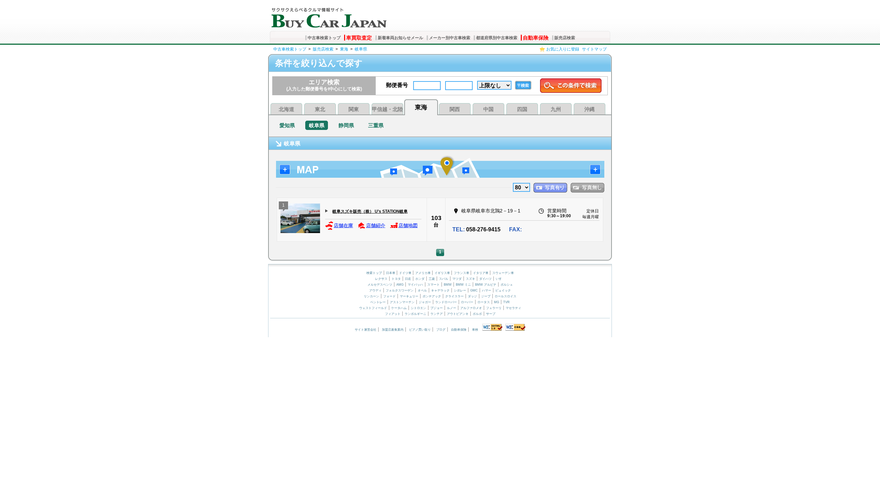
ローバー (467, 302)
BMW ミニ (463, 284)
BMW (448, 284)
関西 (455, 109)
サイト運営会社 (365, 329)
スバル (443, 278)
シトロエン (418, 308)
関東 (354, 109)
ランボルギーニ (415, 314)
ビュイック (503, 290)
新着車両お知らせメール (400, 37)
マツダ (457, 278)
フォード (389, 296)
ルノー (451, 308)
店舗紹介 (375, 225)
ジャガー (425, 302)
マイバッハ (415, 284)
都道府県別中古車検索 (496, 37)
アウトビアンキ (458, 314)
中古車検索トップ (324, 37)
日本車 (391, 273)
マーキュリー (409, 296)
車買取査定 (359, 38)
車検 (475, 329)
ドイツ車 (405, 273)
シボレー (460, 290)
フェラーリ (494, 308)
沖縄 (589, 109)
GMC (474, 290)
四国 (522, 109)
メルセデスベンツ (379, 284)
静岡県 (346, 125)
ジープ (486, 296)
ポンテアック (431, 296)
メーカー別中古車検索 (449, 37)
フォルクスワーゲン (400, 290)
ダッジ (472, 296)
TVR (506, 302)
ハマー (486, 290)
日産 (408, 278)
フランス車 (462, 273)
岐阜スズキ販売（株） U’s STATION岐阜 (370, 211)
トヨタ (396, 278)
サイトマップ (594, 49)
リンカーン (371, 296)
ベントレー (378, 302)
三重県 (376, 125)
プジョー (436, 308)
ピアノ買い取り (420, 329)
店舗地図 (408, 225)
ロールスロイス (505, 296)
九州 (556, 109)
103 (436, 217)
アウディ (375, 290)
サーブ (490, 314)
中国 (488, 109)
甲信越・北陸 (387, 109)
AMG (400, 284)
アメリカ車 (423, 273)
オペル (422, 290)
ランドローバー (446, 302)
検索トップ (374, 273)
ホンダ (420, 278)
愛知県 (287, 125)
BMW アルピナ (485, 284)
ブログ (441, 329)
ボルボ (477, 314)
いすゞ (500, 278)
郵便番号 (397, 85)
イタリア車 (481, 273)
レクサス (381, 278)
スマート (433, 284)
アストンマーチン (402, 302)
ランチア (436, 314)
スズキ (470, 278)
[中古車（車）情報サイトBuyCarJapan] (328, 15)
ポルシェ (506, 284)
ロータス (483, 302)
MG (496, 302)
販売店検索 (564, 37)
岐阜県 (361, 49)
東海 (344, 49)
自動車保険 (536, 38)
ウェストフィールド (373, 308)
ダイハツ (485, 278)
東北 (320, 109)
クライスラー (454, 296)
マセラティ (513, 308)
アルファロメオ (471, 308)
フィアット (392, 314)
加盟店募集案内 (393, 329)
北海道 (286, 109)
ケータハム (399, 308)
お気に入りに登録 (562, 49)
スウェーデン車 (503, 273)
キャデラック (440, 290)
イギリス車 (442, 273)
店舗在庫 (343, 225)
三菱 (432, 278)
